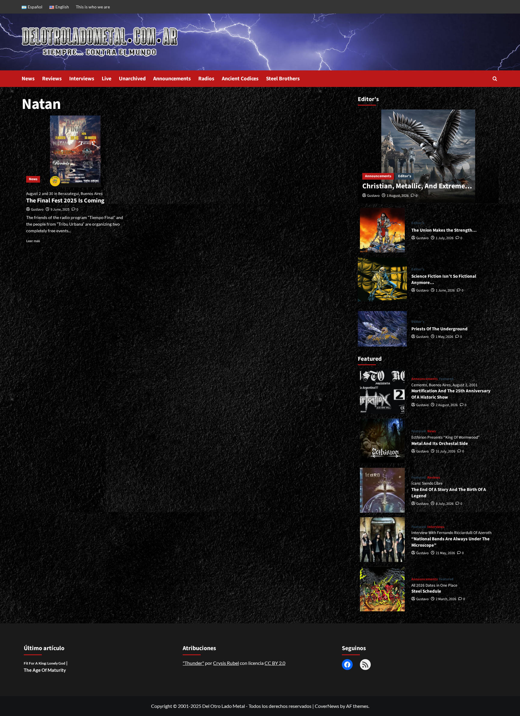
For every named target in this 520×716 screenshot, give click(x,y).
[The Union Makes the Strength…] (382, 230)
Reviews (52, 78)
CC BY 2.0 (275, 663)
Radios (206, 78)
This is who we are (93, 6)
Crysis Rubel (226, 663)
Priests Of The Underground (439, 329)
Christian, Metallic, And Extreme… (417, 186)
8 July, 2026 (444, 503)
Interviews (81, 78)
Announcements (172, 78)
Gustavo (37, 209)
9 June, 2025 (60, 209)
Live (106, 78)
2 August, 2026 (447, 405)
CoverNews (327, 706)
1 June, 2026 (445, 290)
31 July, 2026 (445, 451)
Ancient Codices (240, 78)
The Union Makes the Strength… (444, 230)
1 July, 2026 (444, 238)
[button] (495, 78)
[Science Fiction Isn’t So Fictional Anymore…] (382, 279)
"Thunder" (193, 663)
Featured (446, 379)
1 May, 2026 (444, 336)
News (28, 78)
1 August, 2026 (398, 195)
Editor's (404, 176)
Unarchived (132, 78)
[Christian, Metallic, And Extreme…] (428, 156)
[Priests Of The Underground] (382, 328)
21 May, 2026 (445, 553)
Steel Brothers (283, 78)
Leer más (33, 241)
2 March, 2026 (446, 599)
